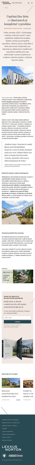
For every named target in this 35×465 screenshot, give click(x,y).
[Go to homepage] (11, 448)
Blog (6, 7)
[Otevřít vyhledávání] (28, 3)
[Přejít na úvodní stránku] (6, 3)
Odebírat (17, 322)
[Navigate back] (3, 8)
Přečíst (18, 399)
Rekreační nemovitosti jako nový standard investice (10, 393)
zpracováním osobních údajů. (11, 326)
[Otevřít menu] (31, 3)
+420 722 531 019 (16, 3)
